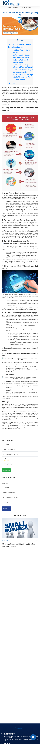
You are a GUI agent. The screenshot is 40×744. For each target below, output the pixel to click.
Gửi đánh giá (6, 470)
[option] (20, 533)
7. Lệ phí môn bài (19, 80)
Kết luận (11, 83)
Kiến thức (17, 7)
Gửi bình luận (6, 508)
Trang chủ (11, 7)
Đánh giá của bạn (6, 458)
